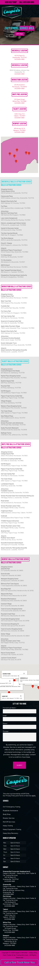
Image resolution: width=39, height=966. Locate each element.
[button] (29, 153)
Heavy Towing (8, 826)
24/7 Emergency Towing (11, 807)
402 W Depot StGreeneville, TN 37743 (20, 56)
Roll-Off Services (9, 822)
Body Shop (7, 814)
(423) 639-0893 (28, 2)
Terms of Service (25, 796)
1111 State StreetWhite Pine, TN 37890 (19, 100)
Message (6, 731)
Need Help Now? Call (14, 2)
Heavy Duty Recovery (10, 833)
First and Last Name (9, 707)
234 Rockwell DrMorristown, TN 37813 (10, 903)
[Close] (19, 684)
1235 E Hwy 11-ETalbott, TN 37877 (19, 115)
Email (5, 715)
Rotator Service (8, 818)
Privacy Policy (11, 796)
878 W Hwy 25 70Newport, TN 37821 (19, 129)
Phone (5, 723)
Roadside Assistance (10, 810)
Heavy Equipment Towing (12, 829)
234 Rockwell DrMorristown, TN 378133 (19, 85)
